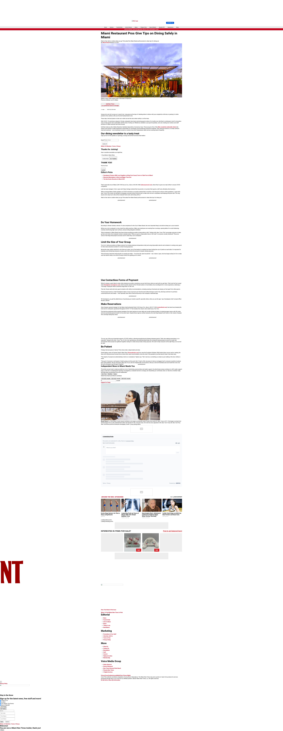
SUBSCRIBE (106, 158)
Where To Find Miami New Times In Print (112, 612)
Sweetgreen (107, 285)
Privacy (118, 146)
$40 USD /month (126, 378)
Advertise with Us (108, 636)
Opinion (111, 27)
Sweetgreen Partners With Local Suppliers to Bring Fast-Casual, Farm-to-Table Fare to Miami (128, 175)
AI (119, 675)
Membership (106, 657)
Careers (105, 654)
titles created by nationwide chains (167, 127)
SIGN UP (105, 144)
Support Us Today (105, 382)
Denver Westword (108, 666)
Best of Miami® (5, 705)
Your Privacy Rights (125, 675)
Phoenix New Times (108, 670)
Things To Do (143, 27)
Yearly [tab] (115, 374)
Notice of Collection (106, 146)
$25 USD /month (116, 378)
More (177, 27)
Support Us (170, 22)
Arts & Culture (128, 27)
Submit (7, 721)
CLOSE (103, 170)
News (105, 27)
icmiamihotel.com (162, 307)
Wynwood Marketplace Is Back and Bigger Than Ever (117, 177)
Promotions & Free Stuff (109, 634)
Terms (114, 146)
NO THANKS (113, 158)
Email (103, 140)
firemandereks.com (133, 352)
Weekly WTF (162, 27)
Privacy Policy (107, 639)
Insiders (3, 702)
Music (136, 27)
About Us (105, 646)
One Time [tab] (104, 374)
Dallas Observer (107, 664)
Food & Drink (119, 27)
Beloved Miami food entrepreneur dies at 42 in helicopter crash (141, 29)
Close (2, 730)
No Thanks (3, 708)
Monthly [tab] (110, 374)
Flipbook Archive (107, 656)
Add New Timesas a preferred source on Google (110, 104)
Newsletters (170, 27)
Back (2, 721)
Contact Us (106, 648)
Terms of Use (106, 638)
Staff (104, 652)
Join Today (3, 707)
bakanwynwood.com (146, 184)
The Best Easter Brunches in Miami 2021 (114, 179)
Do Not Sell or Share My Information (110, 680)
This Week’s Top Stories (7, 703)
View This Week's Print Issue (108, 609)
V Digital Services (108, 672)
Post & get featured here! (172, 531)
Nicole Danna (106, 42)
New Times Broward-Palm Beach (112, 668)
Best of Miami (153, 27)
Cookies (110, 675)
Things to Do (4, 700)
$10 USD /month (106, 378)
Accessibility (116, 675)
